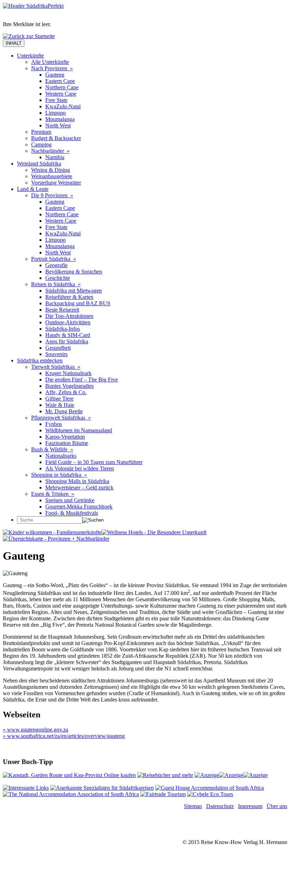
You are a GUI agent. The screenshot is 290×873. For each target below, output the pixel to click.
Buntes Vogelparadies (69, 386)
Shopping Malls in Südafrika (77, 481)
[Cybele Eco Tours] (210, 794)
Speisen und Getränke (69, 500)
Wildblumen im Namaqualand (78, 430)
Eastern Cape (60, 81)
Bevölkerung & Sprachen (73, 272)
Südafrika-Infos (62, 329)
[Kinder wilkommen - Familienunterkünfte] (52, 532)
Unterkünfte (30, 56)
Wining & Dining (50, 170)
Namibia (54, 157)
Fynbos (53, 424)
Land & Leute (32, 189)
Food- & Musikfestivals (71, 513)
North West (58, 125)
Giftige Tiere (59, 399)
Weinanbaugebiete (51, 176)
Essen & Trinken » (52, 494)
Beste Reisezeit (62, 310)
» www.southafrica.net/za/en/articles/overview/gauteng (64, 736)
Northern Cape (62, 87)
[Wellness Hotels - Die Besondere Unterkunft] (154, 532)
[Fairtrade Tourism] (163, 794)
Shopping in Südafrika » (59, 475)
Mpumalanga (60, 119)
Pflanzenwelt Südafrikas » (61, 418)
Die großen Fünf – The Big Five (81, 380)
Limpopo (55, 113)
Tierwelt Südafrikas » (55, 367)
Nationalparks (60, 456)
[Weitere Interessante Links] (26, 788)
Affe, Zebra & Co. (66, 392)
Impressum (250, 806)
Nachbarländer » (50, 151)
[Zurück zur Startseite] (29, 36)
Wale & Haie (59, 405)
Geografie (56, 265)
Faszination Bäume (66, 443)
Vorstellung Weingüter (56, 183)
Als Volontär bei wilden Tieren (79, 468)
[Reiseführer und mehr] (165, 775)
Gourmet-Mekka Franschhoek (78, 507)
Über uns (277, 806)
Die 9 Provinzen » (52, 195)
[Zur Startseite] (33, 6)
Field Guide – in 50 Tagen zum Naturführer (94, 462)
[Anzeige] (207, 775)
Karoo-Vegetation (65, 437)
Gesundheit (58, 348)
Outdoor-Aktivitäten (68, 322)
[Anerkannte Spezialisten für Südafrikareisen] (102, 788)
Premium (41, 132)
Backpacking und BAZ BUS (77, 303)
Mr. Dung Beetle (64, 411)
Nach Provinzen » (52, 68)
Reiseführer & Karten (69, 297)
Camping (41, 144)
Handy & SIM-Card (67, 335)
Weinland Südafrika (39, 164)
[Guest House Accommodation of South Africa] (209, 788)
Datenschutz (220, 806)
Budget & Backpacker (56, 138)
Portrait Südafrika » (53, 259)
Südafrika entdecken (40, 360)
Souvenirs (56, 354)
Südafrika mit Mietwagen (73, 291)
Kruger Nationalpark (68, 373)
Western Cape (60, 94)
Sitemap (193, 806)
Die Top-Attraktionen (69, 316)
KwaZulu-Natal (63, 106)
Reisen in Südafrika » (56, 284)
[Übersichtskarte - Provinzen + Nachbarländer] (56, 539)
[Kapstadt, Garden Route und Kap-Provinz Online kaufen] (69, 775)
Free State (56, 100)
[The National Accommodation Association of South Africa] (71, 794)
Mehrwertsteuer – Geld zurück (79, 487)
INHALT (14, 43)
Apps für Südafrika (66, 341)
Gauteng (54, 75)
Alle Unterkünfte (50, 62)
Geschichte (57, 278)
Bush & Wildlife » (52, 449)
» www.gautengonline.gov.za (35, 730)
